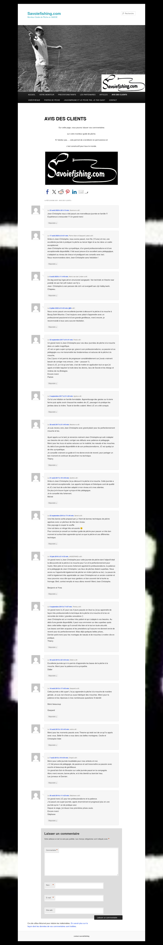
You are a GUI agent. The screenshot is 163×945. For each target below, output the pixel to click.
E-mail (50, 898)
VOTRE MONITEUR (46, 94)
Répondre (53, 223)
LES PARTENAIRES (88, 94)
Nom (50, 885)
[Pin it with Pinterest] (68, 192)
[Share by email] (81, 192)
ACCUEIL (31, 94)
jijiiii (70, 308)
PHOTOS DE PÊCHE (52, 100)
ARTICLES (103, 94)
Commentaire (52, 850)
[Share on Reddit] (61, 192)
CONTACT (113, 100)
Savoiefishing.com (44, 13)
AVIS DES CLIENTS (119, 94)
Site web (49, 910)
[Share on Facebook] (47, 192)
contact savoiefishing (81, 936)
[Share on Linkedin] (74, 192)
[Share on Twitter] (54, 192)
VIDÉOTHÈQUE (34, 100)
